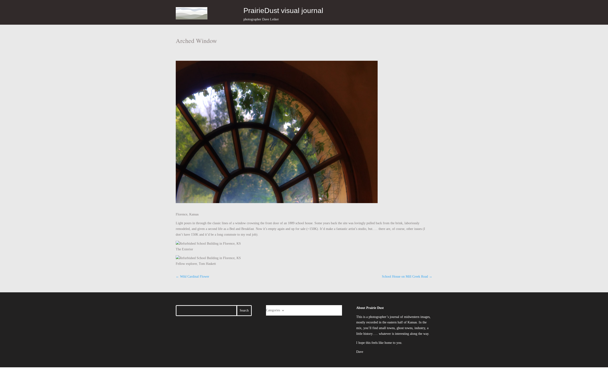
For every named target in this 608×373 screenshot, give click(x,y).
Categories (273, 310)
